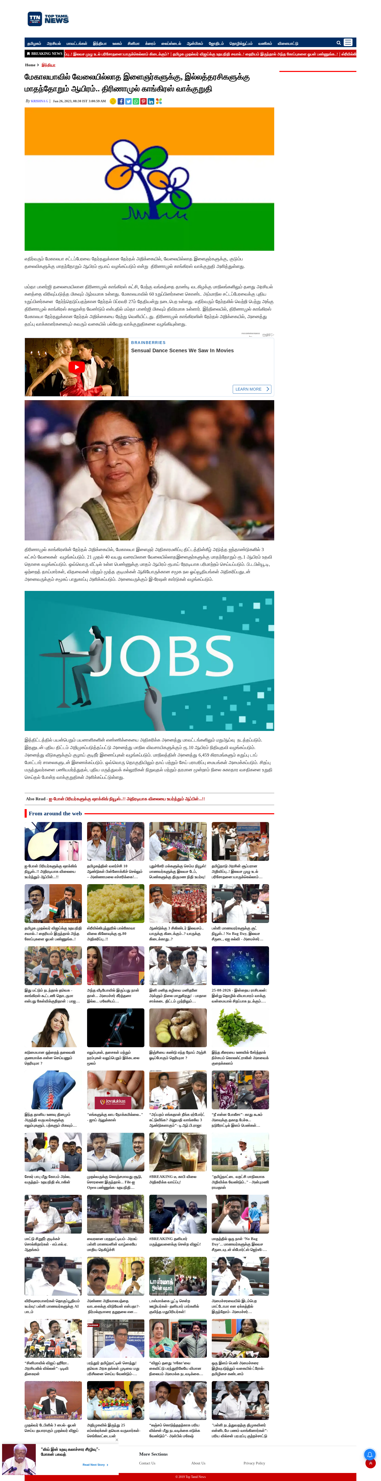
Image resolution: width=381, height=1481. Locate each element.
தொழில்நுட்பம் (241, 43)
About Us (198, 1463)
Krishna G (39, 101)
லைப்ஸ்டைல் (171, 43)
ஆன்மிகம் (195, 43)
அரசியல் (54, 43)
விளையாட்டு (288, 43)
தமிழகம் (34, 43)
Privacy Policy (254, 1463)
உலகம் (117, 43)
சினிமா (134, 43)
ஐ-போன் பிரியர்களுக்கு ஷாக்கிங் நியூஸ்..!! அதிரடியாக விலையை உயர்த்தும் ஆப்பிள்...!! (127, 798)
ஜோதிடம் (216, 43)
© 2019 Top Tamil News (190, 1477)
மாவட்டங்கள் (77, 43)
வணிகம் (265, 43)
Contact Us (147, 1463)
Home (30, 65)
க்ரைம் (150, 43)
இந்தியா (100, 43)
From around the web (55, 813)
